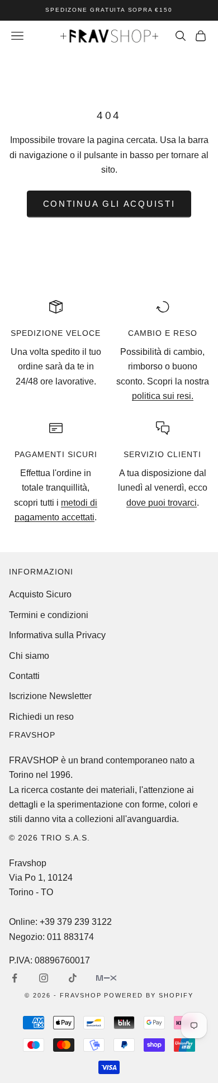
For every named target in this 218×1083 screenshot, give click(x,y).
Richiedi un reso (41, 716)
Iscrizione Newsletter (50, 696)
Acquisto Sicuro (40, 594)
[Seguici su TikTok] (72, 978)
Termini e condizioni (48, 615)
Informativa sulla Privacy (57, 635)
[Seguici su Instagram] (43, 978)
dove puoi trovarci (161, 502)
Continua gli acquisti (109, 203)
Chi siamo (29, 656)
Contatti (24, 676)
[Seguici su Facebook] (14, 978)
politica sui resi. (162, 396)
